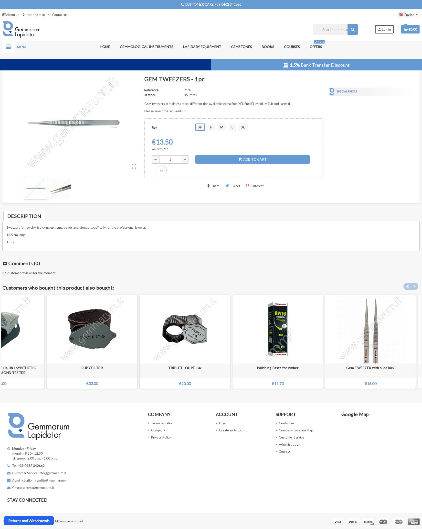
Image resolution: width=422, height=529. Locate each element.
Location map (33, 15)
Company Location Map (296, 430)
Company (158, 430)
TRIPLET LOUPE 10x (185, 368)
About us (12, 15)
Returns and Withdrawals (29, 520)
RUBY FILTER (92, 368)
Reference (151, 90)
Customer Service (291, 437)
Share (215, 186)
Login (223, 423)
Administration (289, 444)
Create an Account (232, 430)
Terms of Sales (161, 423)
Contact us (59, 15)
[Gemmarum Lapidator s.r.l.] (21, 29)
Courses (285, 451)
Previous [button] (407, 286)
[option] (184, 342)
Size (154, 128)
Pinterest (257, 186)
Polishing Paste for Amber (277, 368)
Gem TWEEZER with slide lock (370, 368)
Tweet (235, 186)
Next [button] (414, 286)
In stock (150, 95)
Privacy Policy (161, 437)
